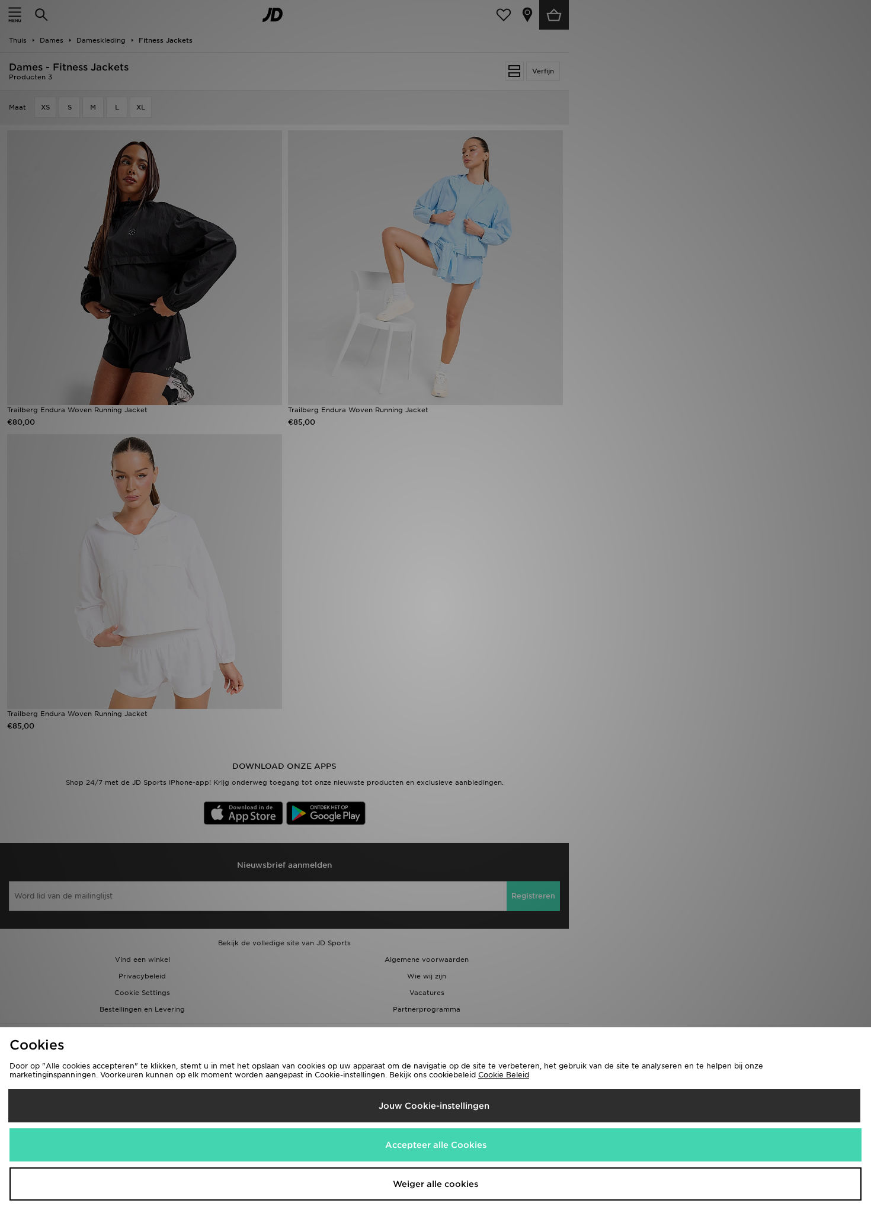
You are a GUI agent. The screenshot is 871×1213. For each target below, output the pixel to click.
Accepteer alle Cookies (435, 1145)
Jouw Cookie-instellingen (434, 1106)
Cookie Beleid (503, 1074)
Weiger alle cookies (435, 1184)
